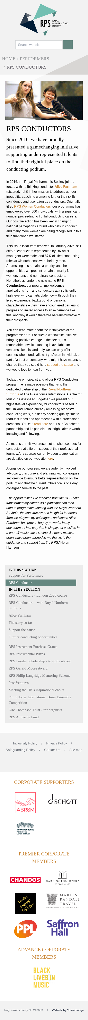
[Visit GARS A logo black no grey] (62, 881)
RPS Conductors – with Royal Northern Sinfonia (38, 605)
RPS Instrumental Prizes (27, 654)
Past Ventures (19, 683)
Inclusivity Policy (25, 743)
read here (41, 424)
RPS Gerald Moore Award (28, 668)
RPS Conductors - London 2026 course (38, 595)
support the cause (60, 364)
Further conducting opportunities (33, 637)
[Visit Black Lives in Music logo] (44, 977)
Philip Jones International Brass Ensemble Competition (40, 700)
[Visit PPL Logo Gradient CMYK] (25, 931)
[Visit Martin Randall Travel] (62, 903)
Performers (34, 58)
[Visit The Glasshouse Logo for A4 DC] (25, 831)
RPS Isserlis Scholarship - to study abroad (40, 661)
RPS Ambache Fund (24, 717)
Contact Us (52, 750)
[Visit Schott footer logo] (62, 803)
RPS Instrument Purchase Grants (33, 647)
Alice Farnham (20, 615)
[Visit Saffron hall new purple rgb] (62, 930)
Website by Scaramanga (68, 1010)
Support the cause (22, 630)
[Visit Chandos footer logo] (25, 882)
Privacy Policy (57, 743)
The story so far (20, 622)
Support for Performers (26, 575)
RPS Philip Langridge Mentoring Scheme (39, 675)
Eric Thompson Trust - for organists (35, 710)
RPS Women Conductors (32, 206)
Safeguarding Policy (21, 750)
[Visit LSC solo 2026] (25, 906)
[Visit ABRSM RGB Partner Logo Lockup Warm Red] (25, 805)
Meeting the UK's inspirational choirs (36, 690)
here (49, 458)
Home (8, 58)
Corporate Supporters (44, 782)
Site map (75, 750)
